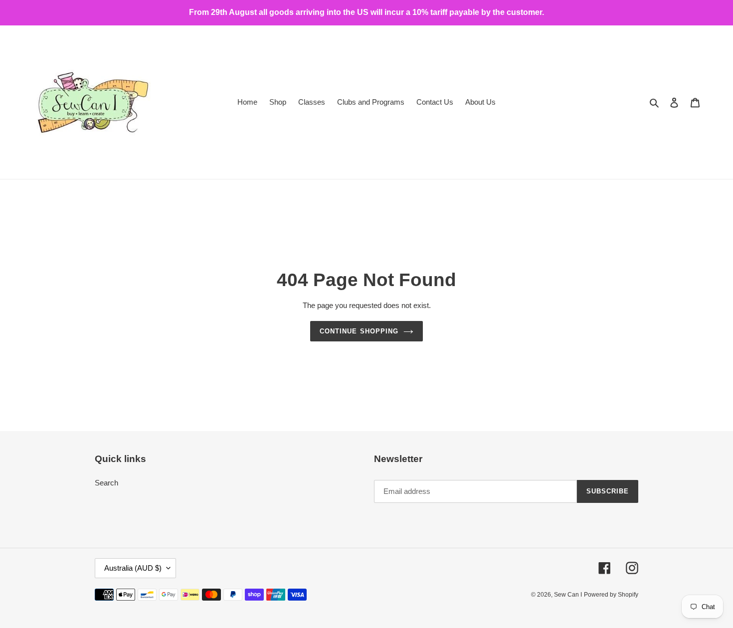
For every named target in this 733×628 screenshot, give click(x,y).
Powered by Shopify (611, 594)
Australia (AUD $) (133, 568)
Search (106, 482)
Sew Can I (568, 594)
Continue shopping (359, 331)
